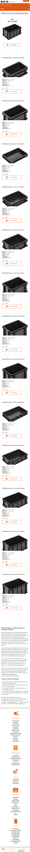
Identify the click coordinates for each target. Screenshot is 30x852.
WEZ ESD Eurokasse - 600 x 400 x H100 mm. (13, 402)
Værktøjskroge (15, 800)
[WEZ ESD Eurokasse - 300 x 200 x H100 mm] (15, 71)
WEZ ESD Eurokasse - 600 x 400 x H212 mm (13, 488)
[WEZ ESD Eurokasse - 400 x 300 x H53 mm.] (15, 155)
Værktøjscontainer (15, 735)
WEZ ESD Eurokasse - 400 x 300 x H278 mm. (13, 316)
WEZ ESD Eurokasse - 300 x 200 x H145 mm (13, 100)
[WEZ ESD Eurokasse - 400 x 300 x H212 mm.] (15, 288)
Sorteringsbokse (15, 764)
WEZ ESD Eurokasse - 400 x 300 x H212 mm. (13, 273)
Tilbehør (16, 842)
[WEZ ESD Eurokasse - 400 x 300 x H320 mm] (15, 376)
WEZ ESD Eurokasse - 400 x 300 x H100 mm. (13, 186)
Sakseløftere (15, 783)
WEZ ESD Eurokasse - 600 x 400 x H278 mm (13, 531)
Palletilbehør (15, 741)
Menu (2, 8)
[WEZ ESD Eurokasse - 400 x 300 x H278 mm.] (15, 332)
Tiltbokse (15, 814)
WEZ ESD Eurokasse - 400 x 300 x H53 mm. (13, 143)
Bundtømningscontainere (15, 733)
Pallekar (15, 738)
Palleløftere (15, 739)
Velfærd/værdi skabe (15, 841)
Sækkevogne (15, 728)
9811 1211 (12, 1)
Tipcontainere (15, 828)
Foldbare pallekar (15, 763)
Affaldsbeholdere (15, 833)
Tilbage (12, 619)
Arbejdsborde (15, 797)
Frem (17, 619)
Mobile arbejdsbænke (15, 811)
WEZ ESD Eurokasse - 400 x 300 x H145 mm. (13, 230)
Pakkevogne (15, 727)
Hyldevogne (15, 724)
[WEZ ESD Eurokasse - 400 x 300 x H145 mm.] (15, 243)
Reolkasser (15, 755)
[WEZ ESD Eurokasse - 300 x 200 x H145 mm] (15, 115)
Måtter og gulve (15, 808)
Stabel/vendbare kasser (15, 758)
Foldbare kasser (15, 760)
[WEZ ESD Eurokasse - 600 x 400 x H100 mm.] (15, 414)
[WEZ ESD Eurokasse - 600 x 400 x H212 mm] (15, 501)
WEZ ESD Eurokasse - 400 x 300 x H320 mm (13, 359)
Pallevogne (15, 736)
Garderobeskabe (15, 835)
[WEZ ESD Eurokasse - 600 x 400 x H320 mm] (15, 589)
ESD (15, 813)
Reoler (15, 805)
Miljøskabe (15, 838)
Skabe (15, 803)
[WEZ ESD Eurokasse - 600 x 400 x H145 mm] (15, 457)
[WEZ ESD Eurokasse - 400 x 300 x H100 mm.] (15, 199)
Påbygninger (15, 810)
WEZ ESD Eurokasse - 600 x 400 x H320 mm (13, 574)
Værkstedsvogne (15, 730)
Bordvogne (15, 722)
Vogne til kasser (15, 725)
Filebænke (15, 799)
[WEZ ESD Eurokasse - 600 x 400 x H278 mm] (15, 545)
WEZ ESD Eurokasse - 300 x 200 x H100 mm (13, 57)
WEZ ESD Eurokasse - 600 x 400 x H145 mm (13, 445)
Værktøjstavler (15, 802)
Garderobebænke (16, 839)
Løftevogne (15, 778)
